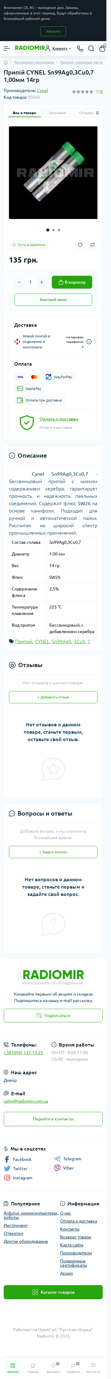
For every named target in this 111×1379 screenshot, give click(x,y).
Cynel (42, 90)
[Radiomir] (53, 972)
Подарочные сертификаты (73, 1258)
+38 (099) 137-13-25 (23, 1048)
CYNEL (42, 637)
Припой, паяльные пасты (82, 62)
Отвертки (13, 1229)
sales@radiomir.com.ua (26, 1096)
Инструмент (16, 1221)
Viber (68, 1163)
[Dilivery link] (89, 337)
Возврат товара (75, 1232)
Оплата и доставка (58, 414)
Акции (66, 1268)
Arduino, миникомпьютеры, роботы (31, 1211)
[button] (47, 225)
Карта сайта (71, 1240)
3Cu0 (79, 637)
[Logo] (30, 48)
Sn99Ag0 (61, 637)
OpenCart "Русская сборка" (65, 1325)
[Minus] (19, 278)
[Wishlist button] (80, 240)
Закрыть (53, 31)
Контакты (70, 1224)
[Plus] (42, 278)
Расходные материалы (34, 62)
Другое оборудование (26, 1237)
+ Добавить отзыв (53, 693)
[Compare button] (92, 240)
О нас (65, 1208)
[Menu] (7, 48)
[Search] (91, 48)
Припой (23, 637)
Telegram (72, 1154)
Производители (76, 1248)
